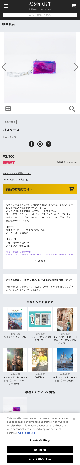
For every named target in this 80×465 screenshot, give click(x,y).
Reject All (40, 449)
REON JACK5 (9, 136)
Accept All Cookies (40, 459)
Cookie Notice (26, 432)
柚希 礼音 (8, 24)
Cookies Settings (40, 440)
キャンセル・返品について (17, 173)
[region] (40, 439)
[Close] (74, 418)
